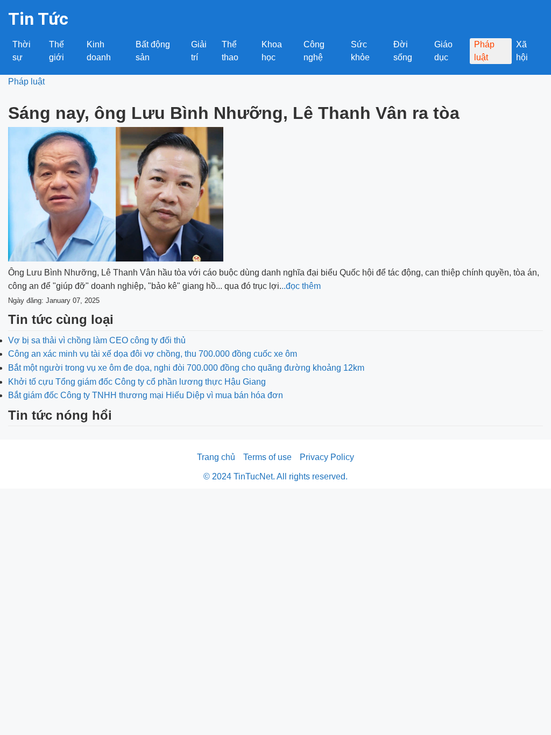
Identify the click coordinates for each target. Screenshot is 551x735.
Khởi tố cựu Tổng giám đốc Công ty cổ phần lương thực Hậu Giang (137, 381)
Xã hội (522, 51)
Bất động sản (153, 51)
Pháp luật (484, 51)
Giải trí (199, 51)
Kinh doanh (99, 51)
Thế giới (56, 51)
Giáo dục (443, 51)
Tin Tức (38, 19)
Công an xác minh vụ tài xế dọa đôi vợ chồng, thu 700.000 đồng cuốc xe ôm (152, 353)
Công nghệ (313, 51)
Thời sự (21, 51)
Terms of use (267, 457)
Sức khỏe (360, 51)
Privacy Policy (327, 457)
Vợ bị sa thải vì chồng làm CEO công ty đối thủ (97, 340)
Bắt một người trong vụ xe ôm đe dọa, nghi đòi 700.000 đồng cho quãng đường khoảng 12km (186, 367)
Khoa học (272, 51)
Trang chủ (216, 457)
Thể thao (230, 51)
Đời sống (402, 51)
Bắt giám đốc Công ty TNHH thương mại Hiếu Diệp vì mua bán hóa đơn (145, 395)
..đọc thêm (301, 286)
